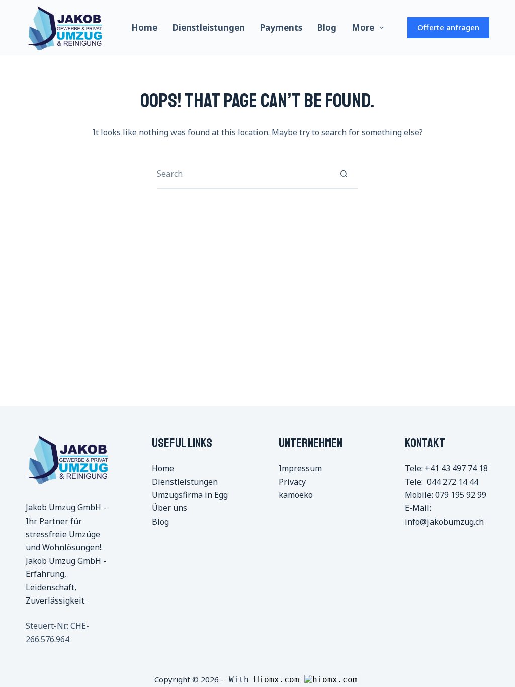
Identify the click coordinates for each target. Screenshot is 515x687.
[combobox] (243, 173)
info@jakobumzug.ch (444, 521)
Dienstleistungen (209, 27)
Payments (281, 27)
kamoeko (296, 494)
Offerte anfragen (448, 27)
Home (144, 27)
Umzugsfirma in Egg (190, 494)
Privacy (292, 481)
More (363, 27)
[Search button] (343, 173)
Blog (326, 27)
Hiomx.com (279, 679)
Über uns (169, 507)
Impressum (300, 468)
